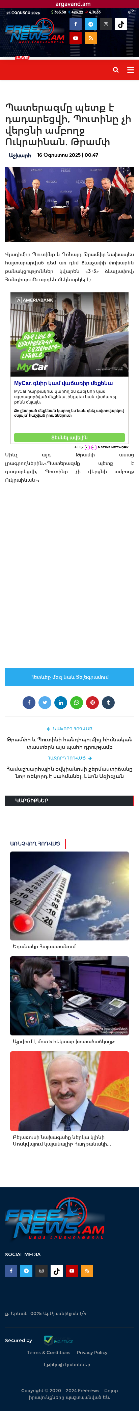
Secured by (19, 1340)
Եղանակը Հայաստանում (44, 946)
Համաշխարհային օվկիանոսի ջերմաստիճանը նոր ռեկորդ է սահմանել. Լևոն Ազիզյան (69, 772)
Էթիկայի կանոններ (67, 1365)
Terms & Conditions (49, 1352)
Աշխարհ (20, 155)
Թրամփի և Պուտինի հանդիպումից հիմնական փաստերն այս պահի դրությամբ (69, 743)
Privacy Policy (92, 1352)
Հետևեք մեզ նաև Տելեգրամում (70, 677)
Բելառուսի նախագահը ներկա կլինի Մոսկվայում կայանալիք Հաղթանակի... (62, 1140)
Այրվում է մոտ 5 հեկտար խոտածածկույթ (63, 1041)
